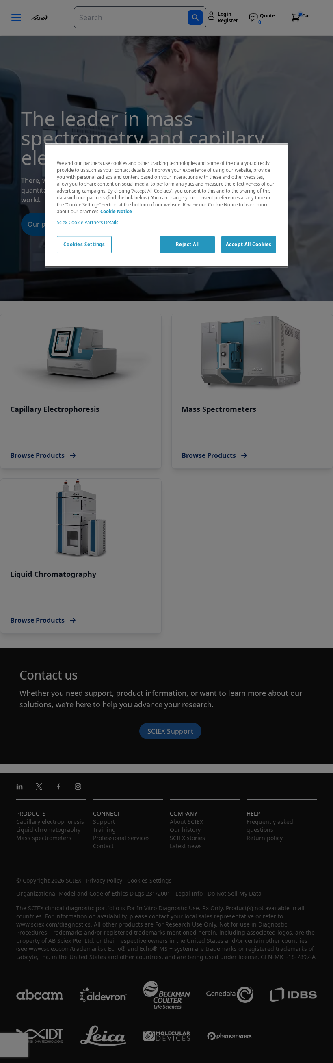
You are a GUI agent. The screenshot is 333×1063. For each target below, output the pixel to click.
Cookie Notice (116, 211)
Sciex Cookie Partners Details (87, 222)
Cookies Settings (84, 244)
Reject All (188, 244)
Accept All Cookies (249, 244)
